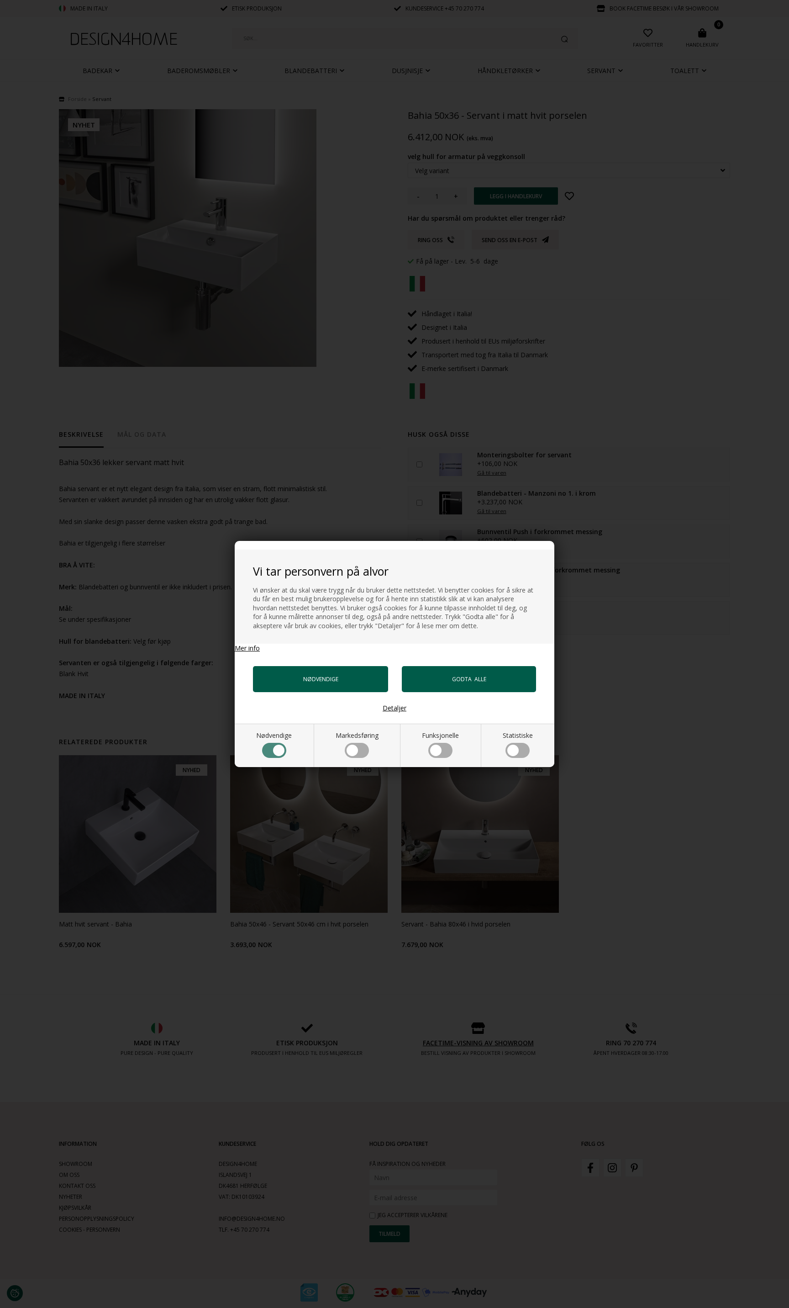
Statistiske (518, 735)
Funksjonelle (440, 735)
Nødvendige (274, 735)
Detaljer (394, 708)
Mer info (247, 648)
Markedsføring (357, 735)
